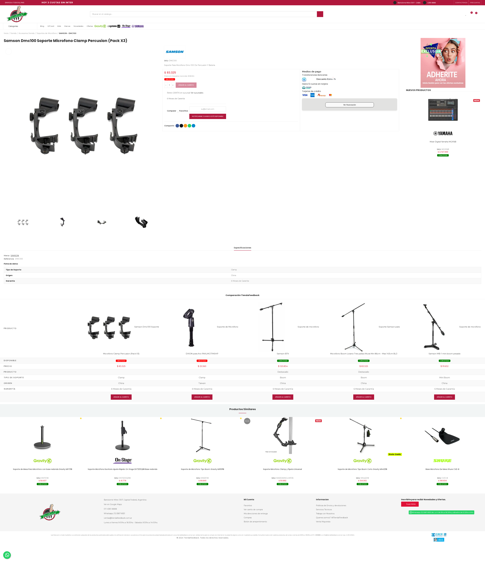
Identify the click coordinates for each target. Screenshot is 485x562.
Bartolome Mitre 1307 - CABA (409, 3)
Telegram (193, 125)
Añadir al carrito (186, 85)
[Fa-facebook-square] (447, 3)
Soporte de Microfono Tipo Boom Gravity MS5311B (122, 469)
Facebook (177, 125)
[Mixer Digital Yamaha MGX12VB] (443, 109)
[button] (461, 2)
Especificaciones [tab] (242, 247)
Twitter (181, 125)
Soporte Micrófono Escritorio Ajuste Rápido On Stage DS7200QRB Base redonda (42, 469)
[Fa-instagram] (443, 3)
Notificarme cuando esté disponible (207, 116)
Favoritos (183, 111)
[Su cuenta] (480, 14)
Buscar (320, 14)
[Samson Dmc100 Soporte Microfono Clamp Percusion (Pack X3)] (108, 327)
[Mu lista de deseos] (465, 14)
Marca (6, 255)
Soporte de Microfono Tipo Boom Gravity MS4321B (442, 469)
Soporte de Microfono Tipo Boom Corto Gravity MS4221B (282, 469)
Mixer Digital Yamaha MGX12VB (443, 142)
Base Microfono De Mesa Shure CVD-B (362, 469)
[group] (42, 435)
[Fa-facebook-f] (439, 3)
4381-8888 (432, 3)
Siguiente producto (479, 33)
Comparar (171, 111)
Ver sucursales (197, 93)
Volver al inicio (476, 33)
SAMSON (15, 255)
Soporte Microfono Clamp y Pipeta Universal (202, 469)
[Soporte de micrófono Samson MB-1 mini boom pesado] (433, 327)
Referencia (9, 259)
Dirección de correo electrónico (185, 125)
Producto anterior (473, 33)
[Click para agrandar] (8, 51)
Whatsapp (189, 125)
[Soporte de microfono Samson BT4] (272, 327)
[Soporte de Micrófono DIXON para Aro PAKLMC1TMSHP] (191, 327)
